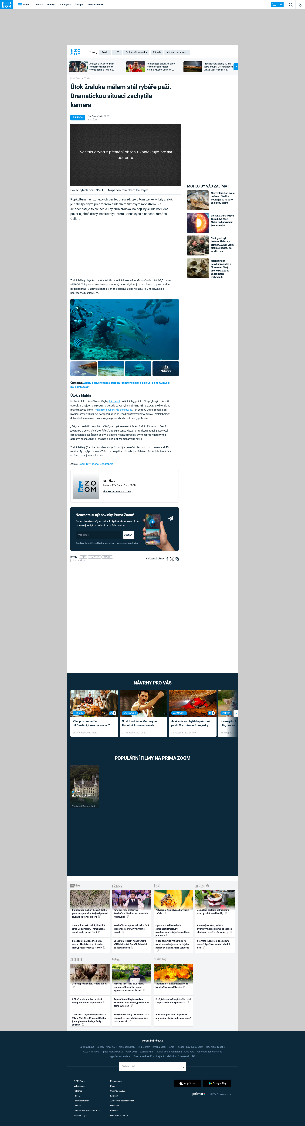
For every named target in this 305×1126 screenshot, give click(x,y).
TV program (144, 1046)
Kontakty (114, 1096)
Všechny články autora (117, 491)
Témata (39, 4)
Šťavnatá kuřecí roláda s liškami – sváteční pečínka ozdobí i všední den (214, 944)
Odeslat (128, 534)
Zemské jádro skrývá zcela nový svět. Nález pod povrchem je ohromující (222, 220)
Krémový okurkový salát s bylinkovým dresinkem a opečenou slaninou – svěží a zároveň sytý (214, 928)
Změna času (159, 1046)
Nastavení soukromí (119, 1115)
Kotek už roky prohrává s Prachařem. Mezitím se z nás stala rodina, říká (131, 913)
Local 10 (84, 463)
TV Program (64, 4)
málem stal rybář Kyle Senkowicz (113, 409)
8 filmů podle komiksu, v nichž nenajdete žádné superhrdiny (87, 1001)
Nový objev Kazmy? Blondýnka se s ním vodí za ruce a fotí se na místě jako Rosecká (131, 1018)
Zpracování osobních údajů (122, 1101)
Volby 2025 (131, 1051)
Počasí (180, 1046)
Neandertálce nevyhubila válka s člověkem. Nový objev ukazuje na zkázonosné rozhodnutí (221, 268)
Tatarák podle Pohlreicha (168, 1051)
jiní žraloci (114, 401)
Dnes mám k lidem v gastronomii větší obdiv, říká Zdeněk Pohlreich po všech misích (130, 944)
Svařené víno (146, 1051)
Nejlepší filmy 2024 (106, 1046)
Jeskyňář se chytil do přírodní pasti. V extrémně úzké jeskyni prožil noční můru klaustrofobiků (191, 723)
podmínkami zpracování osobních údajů (121, 543)
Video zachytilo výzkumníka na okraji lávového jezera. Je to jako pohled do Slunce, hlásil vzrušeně (172, 944)
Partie (171, 1046)
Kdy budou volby (194, 1046)
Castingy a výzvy (117, 1091)
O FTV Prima (79, 1081)
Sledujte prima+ (95, 4)
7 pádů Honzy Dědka (112, 1051)
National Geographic (101, 463)
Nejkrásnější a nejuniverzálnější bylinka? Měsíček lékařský (172, 985)
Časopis (79, 4)
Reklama (78, 1091)
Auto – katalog (91, 1051)
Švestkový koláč (186, 1056)
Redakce (114, 1110)
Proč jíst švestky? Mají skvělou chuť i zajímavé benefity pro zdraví (173, 1001)
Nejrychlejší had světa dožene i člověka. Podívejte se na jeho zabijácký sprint (223, 198)
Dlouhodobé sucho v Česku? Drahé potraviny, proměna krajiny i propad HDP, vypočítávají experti (90, 913)
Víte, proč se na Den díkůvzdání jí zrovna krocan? (91, 723)
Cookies (77, 1105)
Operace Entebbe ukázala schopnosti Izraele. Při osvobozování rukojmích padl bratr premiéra (173, 930)
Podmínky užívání (81, 1101)
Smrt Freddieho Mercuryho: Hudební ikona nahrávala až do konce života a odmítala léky (141, 723)
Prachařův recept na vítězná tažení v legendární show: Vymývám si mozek (131, 928)
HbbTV (77, 1096)
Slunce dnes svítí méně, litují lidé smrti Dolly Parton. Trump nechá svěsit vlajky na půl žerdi (88, 928)
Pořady (50, 4)
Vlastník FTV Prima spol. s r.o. (87, 1110)
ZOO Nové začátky (215, 1046)
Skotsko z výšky (81, 795)
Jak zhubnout (87, 1046)
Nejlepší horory (127, 1046)
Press (112, 1086)
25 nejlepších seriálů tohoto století (89, 983)
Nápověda (114, 1105)
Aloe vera (189, 1051)
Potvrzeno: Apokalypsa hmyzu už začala (172, 912)
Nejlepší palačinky (166, 1056)
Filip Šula (92, 119)
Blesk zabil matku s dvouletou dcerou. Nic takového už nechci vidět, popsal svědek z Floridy (87, 944)
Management (116, 1081)
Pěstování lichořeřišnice (209, 1051)
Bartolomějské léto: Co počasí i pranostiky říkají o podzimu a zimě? (173, 1016)
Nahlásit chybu (80, 1115)
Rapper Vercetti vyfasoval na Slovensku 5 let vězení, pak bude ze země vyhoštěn (131, 1002)
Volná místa (79, 1086)
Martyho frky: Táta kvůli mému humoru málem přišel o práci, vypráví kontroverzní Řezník (129, 987)
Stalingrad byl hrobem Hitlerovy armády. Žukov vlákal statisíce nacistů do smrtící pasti (222, 245)
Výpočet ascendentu (120, 1056)
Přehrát (78, 792)
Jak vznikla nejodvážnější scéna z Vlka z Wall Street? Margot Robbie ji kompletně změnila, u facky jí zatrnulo (89, 1019)
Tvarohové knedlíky (144, 1056)
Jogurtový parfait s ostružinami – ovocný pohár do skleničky (214, 912)
